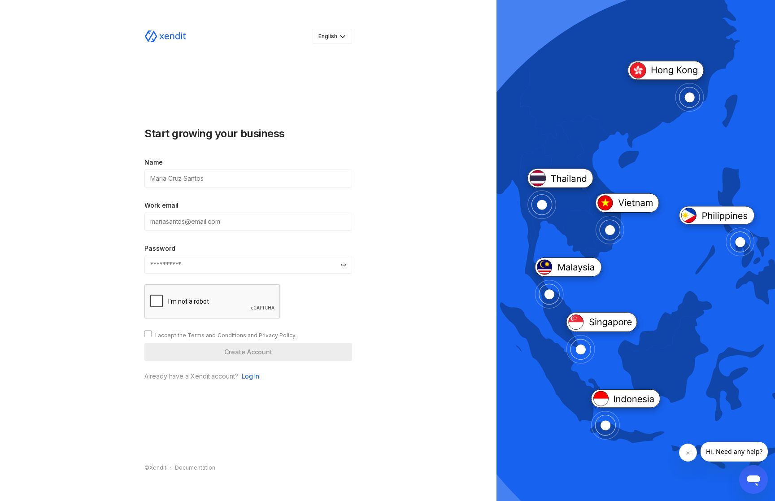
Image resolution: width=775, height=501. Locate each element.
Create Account (248, 352)
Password (159, 248)
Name (153, 162)
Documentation (195, 467)
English (327, 36)
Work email (161, 205)
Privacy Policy (277, 335)
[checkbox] (148, 333)
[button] (343, 264)
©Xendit (155, 467)
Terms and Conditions (216, 335)
